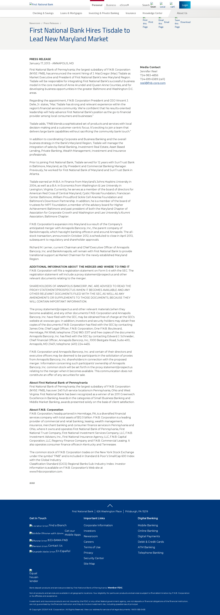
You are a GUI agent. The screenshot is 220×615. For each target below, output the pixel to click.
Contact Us (55, 545)
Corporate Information (98, 525)
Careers (89, 541)
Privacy (88, 552)
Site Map (89, 563)
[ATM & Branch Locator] (162, 5)
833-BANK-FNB (58, 540)
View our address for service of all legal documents (107, 609)
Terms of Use (92, 547)
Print (150, 22)
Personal (97, 5)
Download (186, 22)
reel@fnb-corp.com (153, 83)
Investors (90, 530)
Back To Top (110, 507)
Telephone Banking (150, 552)
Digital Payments (149, 536)
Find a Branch (58, 525)
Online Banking (148, 530)
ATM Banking (146, 547)
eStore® (124, 5)
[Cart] (172, 5)
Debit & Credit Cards (151, 541)
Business (111, 5)
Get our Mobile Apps (73, 532)
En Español (63, 551)
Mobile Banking (148, 525)
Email (166, 22)
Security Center (94, 558)
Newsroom (91, 536)
